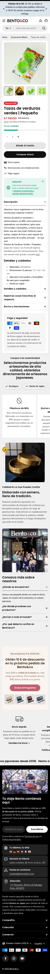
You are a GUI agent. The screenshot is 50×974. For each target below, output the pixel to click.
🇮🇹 (25, 851)
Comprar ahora (25, 154)
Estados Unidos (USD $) (17, 943)
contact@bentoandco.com (21, 874)
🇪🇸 (18, 851)
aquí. (38, 254)
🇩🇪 (14, 851)
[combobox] (25, 28)
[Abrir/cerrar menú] (4, 20)
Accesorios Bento (19, 37)
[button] (4, 8)
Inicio (4, 37)
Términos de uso (31, 836)
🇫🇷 (22, 851)
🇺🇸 (10, 851)
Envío (6, 122)
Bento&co (13, 969)
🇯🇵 (29, 851)
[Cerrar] (42, 181)
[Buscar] (44, 28)
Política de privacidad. (11, 839)
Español (38, 943)
